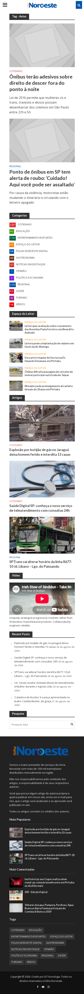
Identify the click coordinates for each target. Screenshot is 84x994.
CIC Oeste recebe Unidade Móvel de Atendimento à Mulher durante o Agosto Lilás (44, 684)
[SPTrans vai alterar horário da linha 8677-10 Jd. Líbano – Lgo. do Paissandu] (42, 535)
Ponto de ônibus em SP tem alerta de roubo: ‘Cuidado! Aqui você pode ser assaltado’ (42, 178)
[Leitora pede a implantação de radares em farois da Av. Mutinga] (16, 343)
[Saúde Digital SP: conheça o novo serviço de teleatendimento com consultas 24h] (42, 479)
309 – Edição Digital (36, 892)
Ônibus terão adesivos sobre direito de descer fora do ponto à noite (40, 83)
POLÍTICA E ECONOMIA (24, 955)
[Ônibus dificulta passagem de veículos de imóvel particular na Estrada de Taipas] (16, 371)
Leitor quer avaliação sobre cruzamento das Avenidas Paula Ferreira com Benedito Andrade (49, 329)
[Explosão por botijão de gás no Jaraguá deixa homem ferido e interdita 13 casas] (42, 423)
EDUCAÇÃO (35, 930)
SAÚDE (62, 955)
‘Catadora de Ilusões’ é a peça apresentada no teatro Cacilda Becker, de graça (42, 699)
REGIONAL (15, 166)
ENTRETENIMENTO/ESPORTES (28, 936)
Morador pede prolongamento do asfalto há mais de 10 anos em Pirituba (49, 388)
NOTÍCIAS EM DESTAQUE (25, 949)
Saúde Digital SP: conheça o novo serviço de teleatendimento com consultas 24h (40, 508)
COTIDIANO (15, 71)
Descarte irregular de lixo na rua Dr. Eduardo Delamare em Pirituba (45, 359)
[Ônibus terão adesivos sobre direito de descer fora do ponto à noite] (42, 45)
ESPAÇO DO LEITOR (35, 322)
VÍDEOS (31, 962)
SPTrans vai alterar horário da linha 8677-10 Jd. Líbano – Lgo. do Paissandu (40, 564)
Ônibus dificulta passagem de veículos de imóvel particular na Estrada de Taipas (49, 373)
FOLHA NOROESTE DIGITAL (26, 942)
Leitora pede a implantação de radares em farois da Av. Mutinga (49, 345)
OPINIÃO (49, 949)
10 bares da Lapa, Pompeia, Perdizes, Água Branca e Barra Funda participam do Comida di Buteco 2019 (49, 908)
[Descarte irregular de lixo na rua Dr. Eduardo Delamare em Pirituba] (16, 357)
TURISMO (16, 962)
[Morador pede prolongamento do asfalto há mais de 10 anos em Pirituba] (16, 385)
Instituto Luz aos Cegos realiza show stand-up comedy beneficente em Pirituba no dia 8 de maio (49, 882)
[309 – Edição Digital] (16, 895)
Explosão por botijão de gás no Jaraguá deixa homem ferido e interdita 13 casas (39, 452)
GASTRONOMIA (55, 942)
